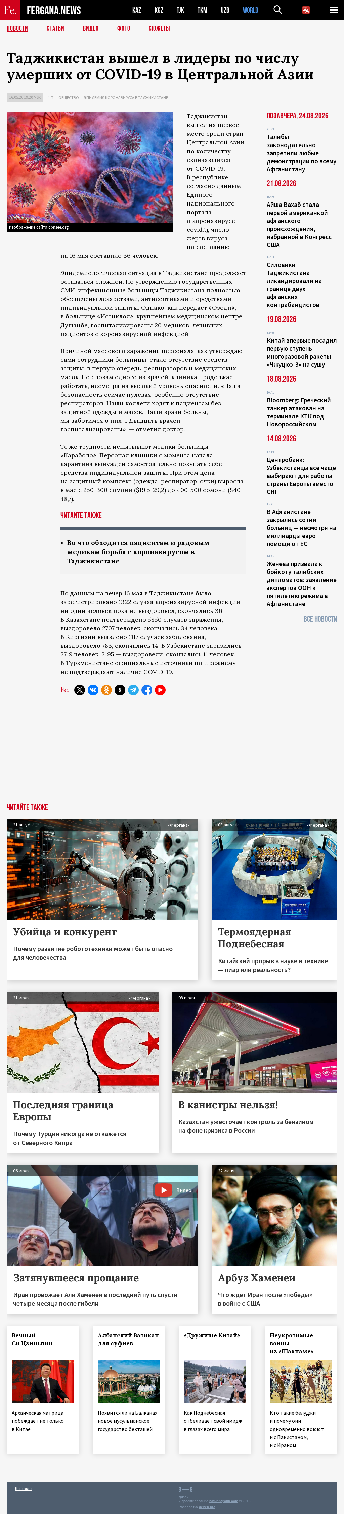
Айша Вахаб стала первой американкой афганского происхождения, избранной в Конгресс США (299, 224)
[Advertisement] (172, 753)
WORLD (250, 10)
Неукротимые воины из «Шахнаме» (292, 1343)
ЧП (50, 97)
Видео (91, 28)
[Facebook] (146, 690)
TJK (180, 10)
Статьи (55, 28)
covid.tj (197, 229)
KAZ (136, 10)
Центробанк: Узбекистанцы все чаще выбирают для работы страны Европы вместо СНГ (301, 476)
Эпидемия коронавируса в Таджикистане (126, 97)
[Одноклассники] (106, 690)
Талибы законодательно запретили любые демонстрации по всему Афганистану (301, 153)
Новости (17, 28)
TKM (202, 10)
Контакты (23, 1488)
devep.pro (207, 1507)
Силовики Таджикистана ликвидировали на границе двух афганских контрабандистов (294, 284)
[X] (79, 690)
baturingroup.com (223, 1501)
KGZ (159, 10)
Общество (68, 97)
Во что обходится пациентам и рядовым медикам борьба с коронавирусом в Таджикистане (138, 551)
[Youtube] (160, 690)
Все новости (320, 619)
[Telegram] (133, 690)
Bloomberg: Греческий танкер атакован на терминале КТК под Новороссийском (299, 412)
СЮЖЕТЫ (159, 28)
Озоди (221, 307)
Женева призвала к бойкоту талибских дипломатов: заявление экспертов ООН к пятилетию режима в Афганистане (302, 584)
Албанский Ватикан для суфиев (128, 1339)
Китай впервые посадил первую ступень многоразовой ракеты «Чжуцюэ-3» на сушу (302, 352)
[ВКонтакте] (93, 690)
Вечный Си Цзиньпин (32, 1339)
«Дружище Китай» (212, 1335)
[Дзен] (120, 690)
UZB (225, 10)
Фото (123, 28)
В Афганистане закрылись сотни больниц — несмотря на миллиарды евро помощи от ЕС (301, 528)
